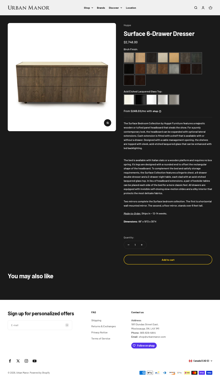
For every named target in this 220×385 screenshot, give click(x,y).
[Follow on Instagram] (26, 361)
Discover (114, 7)
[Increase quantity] (141, 245)
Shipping (96, 320)
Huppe (127, 25)
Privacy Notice (99, 332)
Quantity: (129, 237)
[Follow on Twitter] (18, 361)
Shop (87, 7)
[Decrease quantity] (128, 245)
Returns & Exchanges (103, 326)
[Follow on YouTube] (34, 361)
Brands (101, 7)
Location (131, 7)
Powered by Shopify (40, 372)
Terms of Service (100, 338)
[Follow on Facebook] (10, 361)
